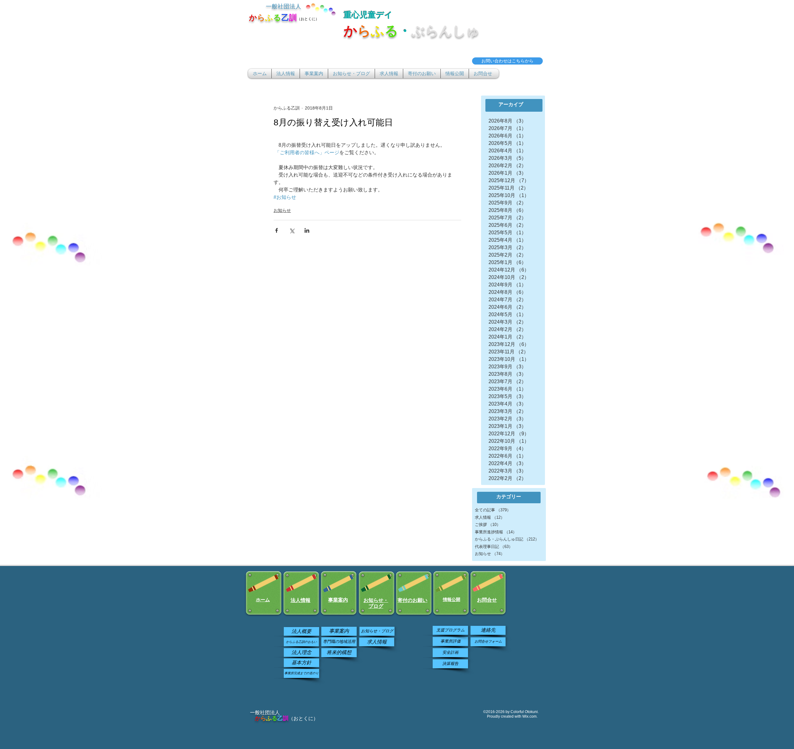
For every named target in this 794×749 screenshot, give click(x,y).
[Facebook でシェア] (276, 230)
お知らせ (282, 210)
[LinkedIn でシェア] (307, 230)
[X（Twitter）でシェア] (292, 230)
